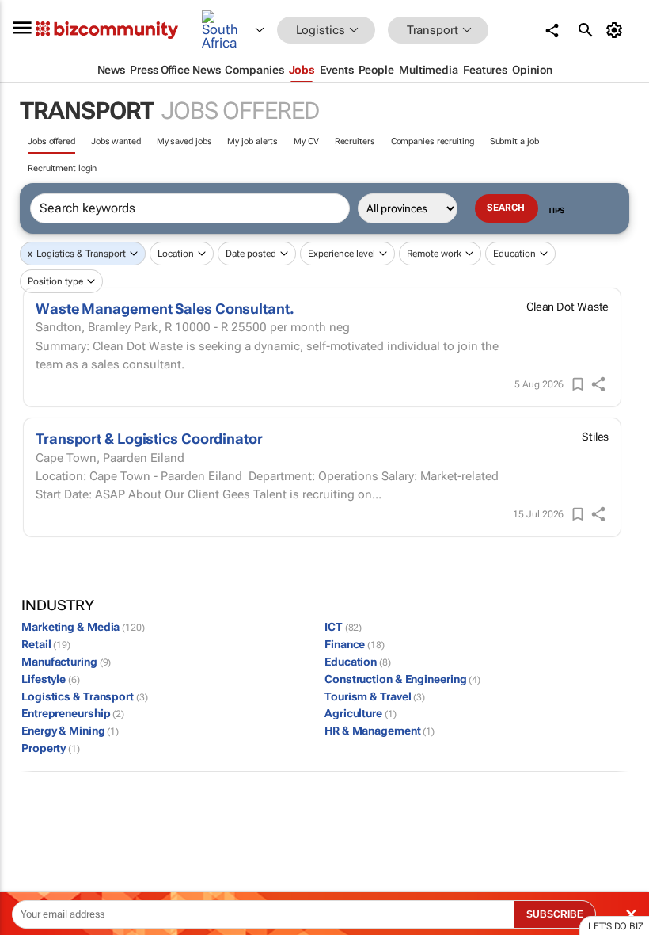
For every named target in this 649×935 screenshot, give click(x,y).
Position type (55, 281)
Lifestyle (50, 679)
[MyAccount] (617, 30)
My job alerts (252, 141)
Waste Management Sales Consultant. (165, 308)
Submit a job (514, 141)
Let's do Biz (615, 926)
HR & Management (379, 730)
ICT (343, 626)
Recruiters (355, 141)
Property (50, 748)
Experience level (341, 253)
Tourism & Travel (374, 696)
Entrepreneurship (72, 713)
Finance (354, 644)
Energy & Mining (70, 730)
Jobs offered (51, 141)
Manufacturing (66, 661)
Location (176, 253)
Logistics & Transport (81, 253)
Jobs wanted (116, 141)
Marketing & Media (83, 626)
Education (514, 253)
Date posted (251, 253)
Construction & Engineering (402, 679)
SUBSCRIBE (554, 914)
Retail (45, 644)
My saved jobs (184, 141)
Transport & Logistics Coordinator (149, 438)
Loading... (30, 822)
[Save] (577, 384)
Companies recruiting (432, 141)
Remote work (434, 253)
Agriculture (360, 713)
